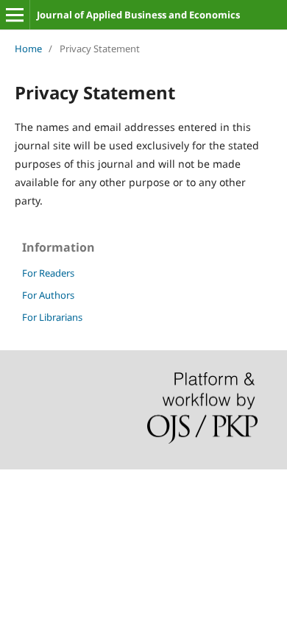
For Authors (48, 295)
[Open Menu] (14, 14)
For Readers (48, 273)
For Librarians (52, 317)
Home (28, 48)
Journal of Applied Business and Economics (138, 14)
